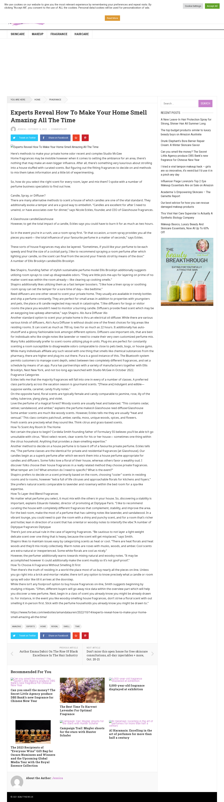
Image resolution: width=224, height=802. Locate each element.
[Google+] (76, 137)
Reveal (54, 626)
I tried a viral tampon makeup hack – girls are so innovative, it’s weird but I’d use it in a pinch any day (186, 170)
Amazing (16, 626)
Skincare (18, 34)
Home (37, 99)
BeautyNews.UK (25, 797)
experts (30, 626)
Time (77, 626)
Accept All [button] (212, 6)
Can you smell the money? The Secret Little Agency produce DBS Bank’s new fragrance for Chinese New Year (33, 695)
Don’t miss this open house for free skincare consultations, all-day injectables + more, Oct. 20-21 (117, 655)
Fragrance (59, 34)
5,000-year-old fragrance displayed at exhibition (127, 687)
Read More (112, 18)
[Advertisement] (112, 67)
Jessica (21, 129)
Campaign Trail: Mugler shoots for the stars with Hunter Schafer (82, 731)
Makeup (37, 34)
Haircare (82, 34)
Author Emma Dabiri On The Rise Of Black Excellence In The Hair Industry (48, 653)
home (43, 626)
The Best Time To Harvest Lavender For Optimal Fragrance (78, 710)
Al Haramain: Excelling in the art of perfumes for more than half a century (130, 734)
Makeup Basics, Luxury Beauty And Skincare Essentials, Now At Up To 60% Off (185, 228)
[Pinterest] (85, 137)
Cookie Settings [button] (193, 6)
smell (67, 626)
